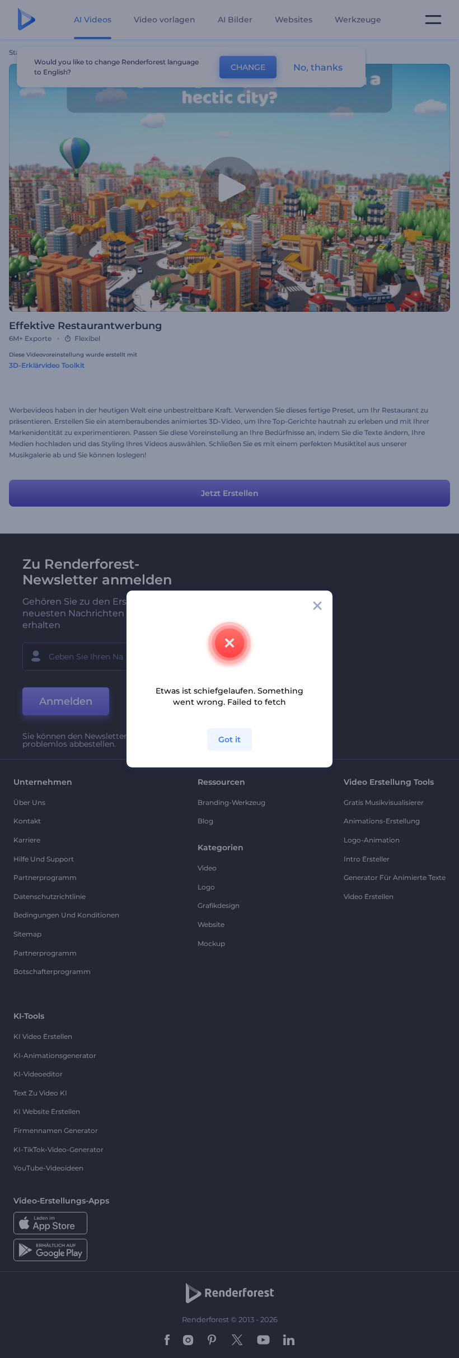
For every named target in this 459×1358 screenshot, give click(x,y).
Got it (229, 739)
